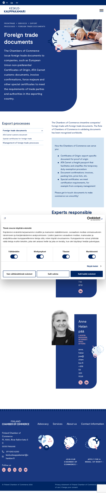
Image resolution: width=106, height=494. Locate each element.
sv (17, 3)
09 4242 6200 (12, 451)
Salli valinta (53, 274)
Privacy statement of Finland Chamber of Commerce (75, 485)
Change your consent (69, 487)
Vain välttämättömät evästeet (19, 274)
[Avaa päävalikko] (101, 10)
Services (22, 23)
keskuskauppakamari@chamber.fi (17, 456)
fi (7, 3)
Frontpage (9, 23)
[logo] (14, 9)
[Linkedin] (80, 291)
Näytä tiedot (92, 266)
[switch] (40, 256)
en (12, 3)
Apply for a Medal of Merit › (94, 460)
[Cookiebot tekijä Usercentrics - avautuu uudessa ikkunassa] (91, 219)
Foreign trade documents (31, 26)
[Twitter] (80, 382)
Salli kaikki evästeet (87, 274)
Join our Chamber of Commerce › (70, 461)
